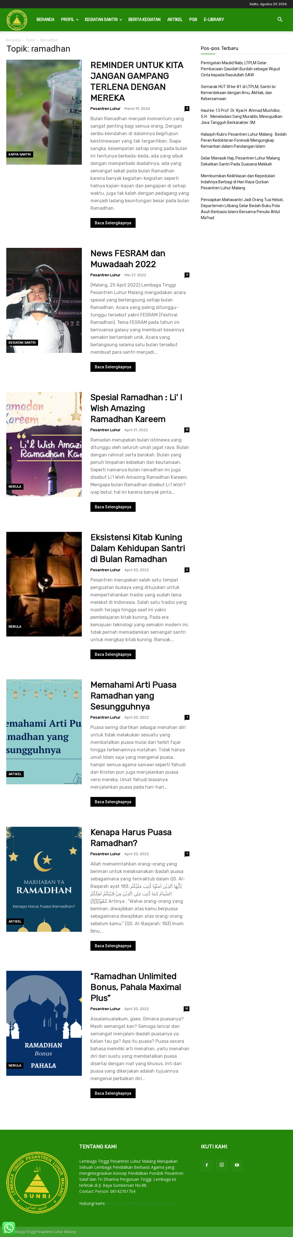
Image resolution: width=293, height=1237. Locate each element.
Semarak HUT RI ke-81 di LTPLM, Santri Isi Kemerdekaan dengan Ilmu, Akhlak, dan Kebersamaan (238, 92)
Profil (67, 19)
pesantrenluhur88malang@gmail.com (140, 1203)
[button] (280, 20)
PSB (193, 19)
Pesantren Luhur (105, 108)
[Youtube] (237, 1165)
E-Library (214, 19)
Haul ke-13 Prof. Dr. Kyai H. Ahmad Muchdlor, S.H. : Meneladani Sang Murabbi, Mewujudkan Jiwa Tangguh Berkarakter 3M (241, 116)
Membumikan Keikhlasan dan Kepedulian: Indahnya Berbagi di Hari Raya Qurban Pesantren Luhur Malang (238, 182)
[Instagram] (221, 1165)
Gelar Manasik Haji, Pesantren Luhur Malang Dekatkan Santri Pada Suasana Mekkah (240, 161)
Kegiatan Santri (101, 19)
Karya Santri (20, 154)
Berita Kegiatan (144, 19)
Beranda (45, 19)
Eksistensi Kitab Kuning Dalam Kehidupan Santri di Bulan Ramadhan (137, 548)
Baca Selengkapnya (113, 223)
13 (187, 429)
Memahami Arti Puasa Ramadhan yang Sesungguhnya (133, 696)
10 (186, 1008)
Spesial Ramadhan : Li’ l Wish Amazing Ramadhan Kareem (137, 408)
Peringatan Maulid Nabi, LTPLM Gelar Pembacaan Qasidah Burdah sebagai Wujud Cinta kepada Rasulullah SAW (240, 69)
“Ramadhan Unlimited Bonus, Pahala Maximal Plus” (135, 987)
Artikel (175, 19)
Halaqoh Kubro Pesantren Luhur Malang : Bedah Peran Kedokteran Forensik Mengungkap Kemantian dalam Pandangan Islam (244, 140)
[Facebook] (206, 1165)
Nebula (15, 487)
